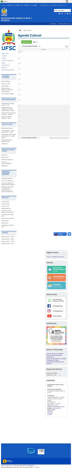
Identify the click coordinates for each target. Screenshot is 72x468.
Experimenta (4, 86)
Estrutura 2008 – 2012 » (8, 243)
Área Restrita (53, 23)
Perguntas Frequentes (7, 60)
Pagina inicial (5, 53)
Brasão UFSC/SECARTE (7, 70)
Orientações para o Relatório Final (6, 140)
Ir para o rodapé (32, 5)
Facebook (50, 411)
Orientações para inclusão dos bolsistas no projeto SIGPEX (8, 136)
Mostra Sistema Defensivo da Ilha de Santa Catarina (7, 89)
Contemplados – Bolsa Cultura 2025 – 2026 (7, 131)
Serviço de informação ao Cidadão (56, 358)
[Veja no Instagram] (67, 13)
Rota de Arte (4, 223)
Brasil (5, 1)
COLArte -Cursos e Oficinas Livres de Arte (7, 211)
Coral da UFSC (5, 201)
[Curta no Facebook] (59, 13)
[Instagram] (56, 313)
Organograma (5, 65)
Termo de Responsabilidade (6, 162)
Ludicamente (5, 220)
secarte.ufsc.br (57, 408)
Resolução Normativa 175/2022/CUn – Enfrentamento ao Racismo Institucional (7, 189)
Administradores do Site (64, 23)
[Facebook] (56, 308)
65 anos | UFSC (5, 83)
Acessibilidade (43, 5)
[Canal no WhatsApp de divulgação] (56, 303)
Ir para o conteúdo (5, 5)
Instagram (50, 413)
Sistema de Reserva (6, 159)
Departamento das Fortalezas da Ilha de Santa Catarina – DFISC (7, 109)
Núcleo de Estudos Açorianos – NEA (6, 117)
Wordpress (30, 465)
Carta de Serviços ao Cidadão (54, 353)
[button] (59, 138)
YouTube (49, 414)
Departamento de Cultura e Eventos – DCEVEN (8, 113)
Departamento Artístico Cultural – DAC (7, 104)
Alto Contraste (53, 5)
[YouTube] (56, 318)
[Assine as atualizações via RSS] (70, 13)
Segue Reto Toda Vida (7, 218)
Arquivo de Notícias (52, 373)
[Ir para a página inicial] (19, 30)
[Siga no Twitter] (62, 13)
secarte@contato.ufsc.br (58, 406)
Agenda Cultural (5, 81)
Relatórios (4, 67)
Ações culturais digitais (7, 93)
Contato (3, 58)
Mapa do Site (61, 5)
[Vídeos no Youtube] (65, 13)
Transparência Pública (52, 360)
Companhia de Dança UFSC (7, 215)
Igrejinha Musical (6, 208)
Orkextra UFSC (5, 204)
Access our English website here (55, 257)
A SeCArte (4, 56)
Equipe (3, 63)
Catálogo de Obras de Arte (7, 226)
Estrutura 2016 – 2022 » (8, 239)
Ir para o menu (14, 5)
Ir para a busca (23, 5)
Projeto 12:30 (5, 206)
